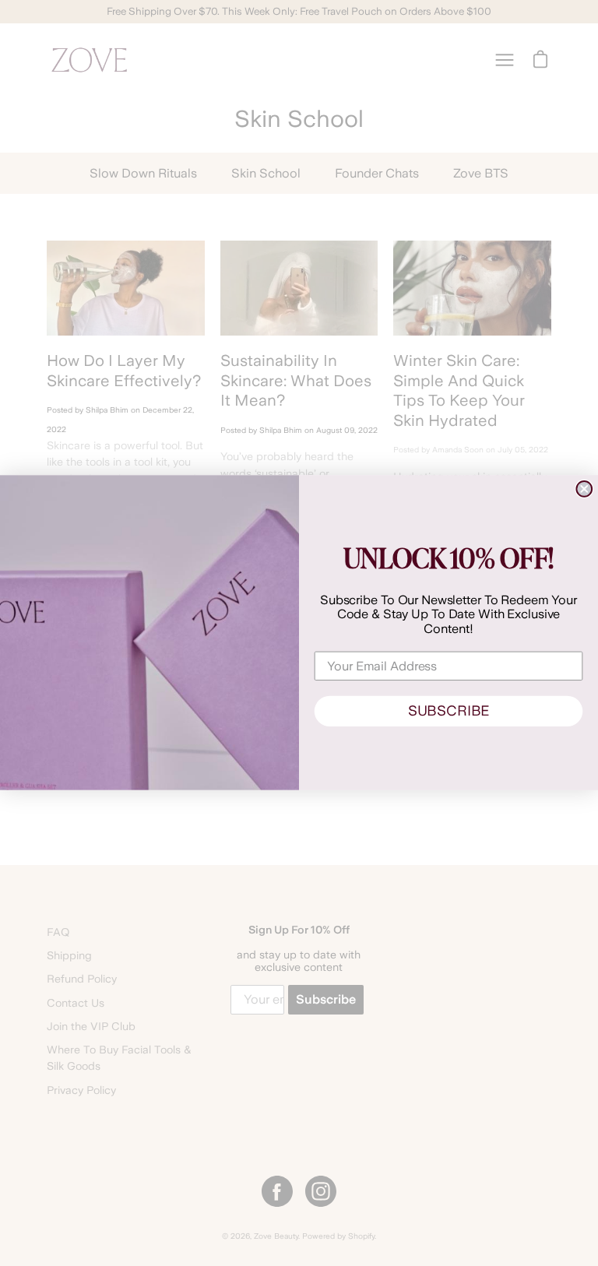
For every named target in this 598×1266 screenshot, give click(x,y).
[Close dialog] (584, 489)
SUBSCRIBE (448, 711)
